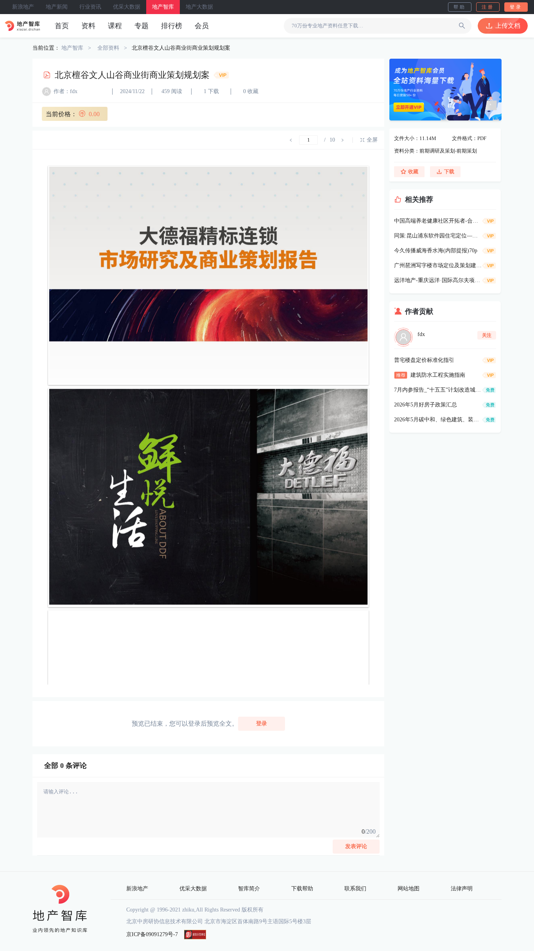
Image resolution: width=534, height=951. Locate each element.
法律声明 (462, 889)
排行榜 (171, 26)
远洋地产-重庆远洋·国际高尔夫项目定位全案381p (438, 280)
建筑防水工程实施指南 (437, 375)
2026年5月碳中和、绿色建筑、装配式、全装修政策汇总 (438, 419)
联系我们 (355, 889)
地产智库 (163, 7)
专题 (141, 26)
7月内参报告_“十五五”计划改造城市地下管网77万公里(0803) (438, 390)
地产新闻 (57, 7)
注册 (488, 7)
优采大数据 (126, 7)
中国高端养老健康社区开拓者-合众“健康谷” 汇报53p (438, 221)
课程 (115, 26)
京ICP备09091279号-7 (152, 934)
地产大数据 (199, 7)
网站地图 (408, 889)
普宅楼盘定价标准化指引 (424, 360)
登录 (516, 7)
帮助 (459, 7)
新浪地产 (23, 7)
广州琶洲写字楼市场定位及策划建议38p (438, 265)
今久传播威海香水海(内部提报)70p (435, 250)
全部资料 (108, 48)
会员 (202, 26)
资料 (88, 26)
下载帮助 (302, 889)
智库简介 (249, 889)
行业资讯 (90, 7)
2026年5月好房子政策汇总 (425, 405)
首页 (62, 26)
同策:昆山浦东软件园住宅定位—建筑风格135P (438, 236)
